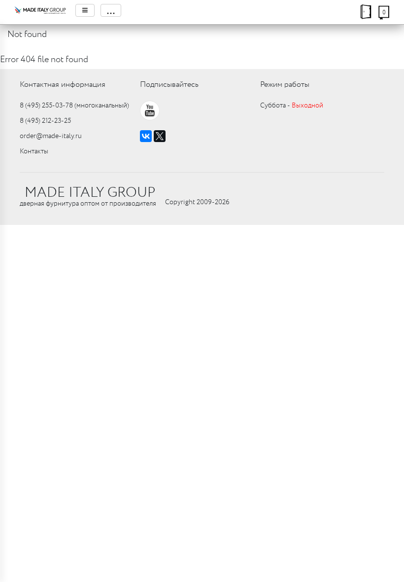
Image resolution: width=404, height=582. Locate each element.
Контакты (34, 151)
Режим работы (284, 84)
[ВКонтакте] (146, 136)
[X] (160, 136)
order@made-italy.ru (51, 136)
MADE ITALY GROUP (90, 192)
